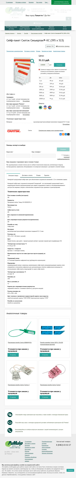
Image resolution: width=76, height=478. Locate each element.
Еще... (46, 2)
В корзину (59, 65)
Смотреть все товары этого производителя (51, 130)
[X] (68, 134)
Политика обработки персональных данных (30, 459)
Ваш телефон (36, 152)
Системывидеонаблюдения (38, 28)
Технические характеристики (14, 51)
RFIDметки (65, 28)
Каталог (19, 33)
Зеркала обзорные (47, 453)
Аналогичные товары (59, 51)
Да (45, 15)
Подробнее (26, 101)
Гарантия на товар (47, 51)
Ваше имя (9, 152)
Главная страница (9, 33)
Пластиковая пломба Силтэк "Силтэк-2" (19, 385)
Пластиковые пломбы (36, 33)
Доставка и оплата (20, 2)
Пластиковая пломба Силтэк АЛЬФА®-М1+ (20, 342)
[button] (32, 61)
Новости (27, 455)
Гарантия (31, 2)
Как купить (39, 2)
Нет (48, 15)
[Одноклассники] (63, 134)
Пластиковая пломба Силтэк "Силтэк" (50, 385)
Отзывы (38, 51)
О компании (9, 2)
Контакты (27, 445)
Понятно (70, 470)
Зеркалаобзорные (51, 28)
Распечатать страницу (63, 46)
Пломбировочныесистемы (11, 28)
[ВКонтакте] (61, 134)
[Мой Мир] (66, 134)
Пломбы (26, 33)
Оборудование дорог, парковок (24, 28)
